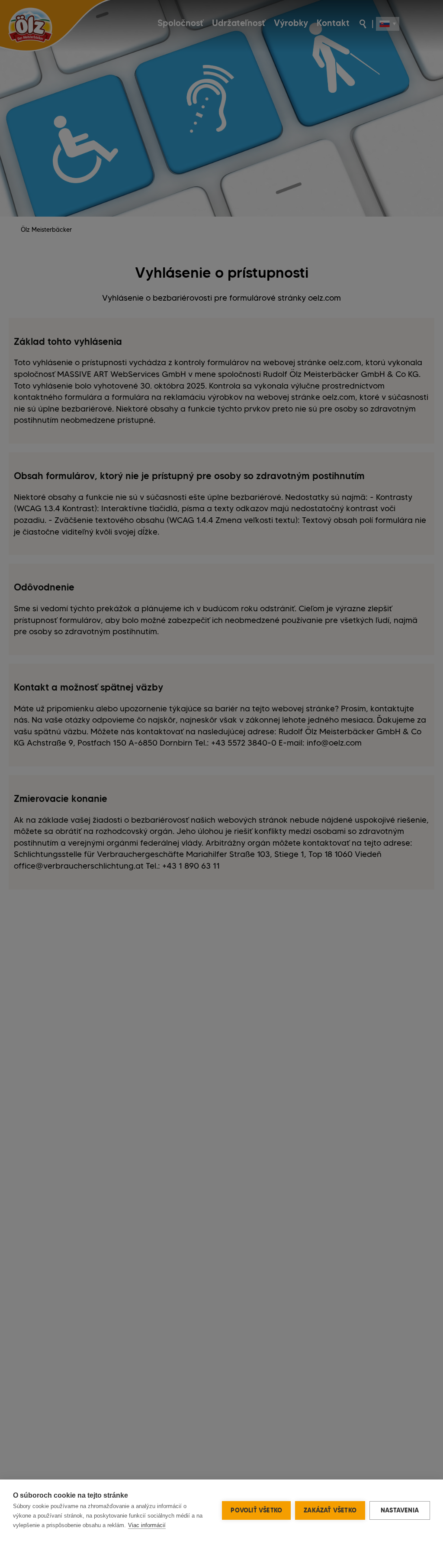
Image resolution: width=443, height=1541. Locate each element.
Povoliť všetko (256, 1510)
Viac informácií (147, 1525)
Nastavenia (400, 1510)
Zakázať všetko (330, 1510)
